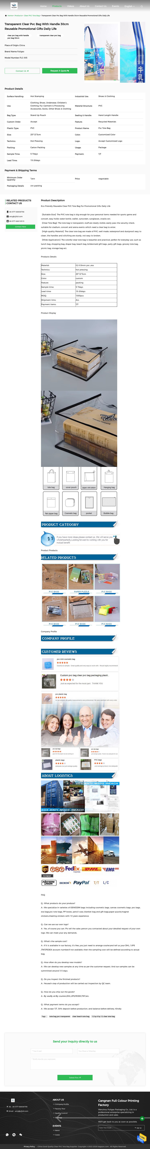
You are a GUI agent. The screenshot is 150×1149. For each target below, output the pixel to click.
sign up (138, 1128)
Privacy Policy (29, 1146)
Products (57, 6)
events (115, 6)
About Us (84, 6)
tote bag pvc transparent (59, 1016)
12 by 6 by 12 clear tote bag (103, 1016)
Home (43, 6)
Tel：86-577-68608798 (17, 1107)
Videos (70, 6)
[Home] (14, 6)
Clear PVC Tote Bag (32, 16)
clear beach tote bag (80, 1016)
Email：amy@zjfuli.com (18, 1111)
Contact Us (100, 6)
